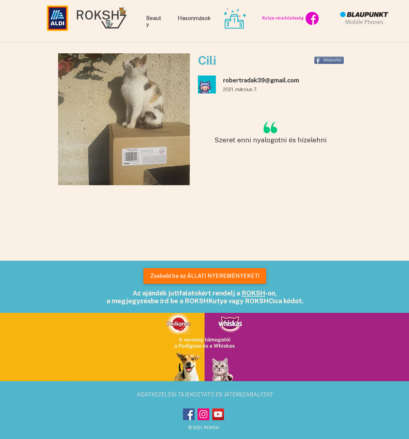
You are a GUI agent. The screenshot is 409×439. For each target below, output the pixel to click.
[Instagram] (203, 414)
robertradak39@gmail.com (261, 80)
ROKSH (253, 293)
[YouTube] (218, 414)
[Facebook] (189, 414)
